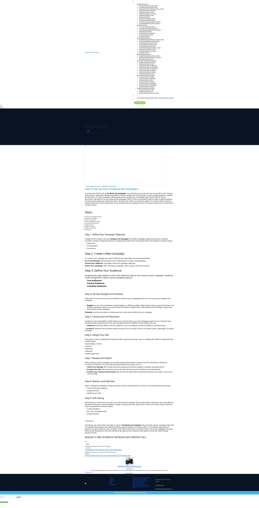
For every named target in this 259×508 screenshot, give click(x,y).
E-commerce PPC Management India (148, 28)
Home (88, 130)
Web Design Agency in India (146, 59)
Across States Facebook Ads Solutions (146, 60)
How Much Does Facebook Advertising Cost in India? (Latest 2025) (140, 486)
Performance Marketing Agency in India (149, 41)
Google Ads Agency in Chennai (147, 81)
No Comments (112, 186)
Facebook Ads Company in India (147, 18)
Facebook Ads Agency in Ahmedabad (148, 67)
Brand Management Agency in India (148, 43)
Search (18, 497)
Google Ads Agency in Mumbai (147, 86)
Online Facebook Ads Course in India (148, 5)
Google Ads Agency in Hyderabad (147, 83)
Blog (136, 99)
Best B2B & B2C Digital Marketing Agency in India (151, 39)
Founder (137, 96)
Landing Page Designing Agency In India (149, 56)
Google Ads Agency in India (146, 35)
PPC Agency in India (144, 36)
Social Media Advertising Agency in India (149, 23)
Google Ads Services (142, 25)
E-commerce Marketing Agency (147, 20)
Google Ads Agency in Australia (147, 33)
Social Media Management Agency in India (150, 47)
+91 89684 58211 (160, 485)
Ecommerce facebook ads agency (147, 10)
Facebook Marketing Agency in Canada (149, 93)
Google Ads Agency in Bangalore (147, 78)
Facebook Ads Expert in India (146, 15)
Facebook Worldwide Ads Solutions (146, 88)
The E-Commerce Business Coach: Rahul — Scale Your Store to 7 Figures (155, 98)
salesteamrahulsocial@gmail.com (163, 489)
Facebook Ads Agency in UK (146, 91)
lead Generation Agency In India (147, 46)
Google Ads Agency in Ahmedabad (148, 85)
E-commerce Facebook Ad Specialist (148, 7)
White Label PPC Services (145, 31)
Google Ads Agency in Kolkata (146, 77)
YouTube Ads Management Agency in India (150, 30)
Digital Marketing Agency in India (147, 51)
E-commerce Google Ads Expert (147, 26)
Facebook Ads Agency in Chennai (147, 62)
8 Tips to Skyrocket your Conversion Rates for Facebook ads (108, 455)
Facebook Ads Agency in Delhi (146, 64)
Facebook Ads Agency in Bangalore (148, 65)
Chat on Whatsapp (140, 102)
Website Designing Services (144, 54)
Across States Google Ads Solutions (146, 75)
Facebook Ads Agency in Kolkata (147, 70)
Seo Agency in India (144, 52)
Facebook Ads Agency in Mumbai (147, 72)
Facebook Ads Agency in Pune (146, 73)
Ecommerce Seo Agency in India (147, 49)
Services (137, 2)
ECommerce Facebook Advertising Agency (150, 22)
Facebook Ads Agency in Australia (147, 13)
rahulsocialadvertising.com (93, 186)
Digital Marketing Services (143, 38)
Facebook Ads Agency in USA (146, 12)
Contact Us (137, 101)
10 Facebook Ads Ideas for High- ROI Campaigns (103, 450)
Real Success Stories (140, 94)
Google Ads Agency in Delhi (146, 80)
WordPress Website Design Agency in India (150, 57)
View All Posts (129, 473)
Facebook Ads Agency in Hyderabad (148, 68)
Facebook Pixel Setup (144, 17)
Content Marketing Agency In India (148, 44)
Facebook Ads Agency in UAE (146, 90)
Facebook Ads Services (142, 4)
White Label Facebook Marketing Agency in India (151, 9)
